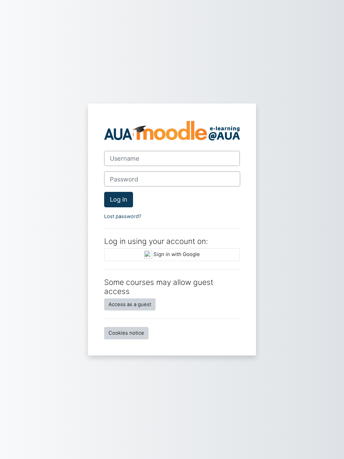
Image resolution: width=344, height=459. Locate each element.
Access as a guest (130, 304)
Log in (118, 199)
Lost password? (122, 216)
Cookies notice (126, 333)
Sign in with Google (176, 254)
